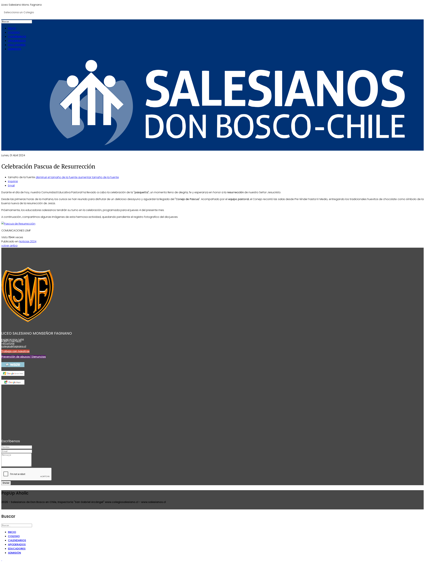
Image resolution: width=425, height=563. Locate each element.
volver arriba (9, 245)
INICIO (12, 28)
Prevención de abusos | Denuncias (23, 356)
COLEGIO (14, 32)
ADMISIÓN (14, 49)
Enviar (6, 483)
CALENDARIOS (17, 36)
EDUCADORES (17, 45)
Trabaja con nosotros (15, 351)
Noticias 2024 (27, 241)
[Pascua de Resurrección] (18, 224)
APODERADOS (17, 41)
